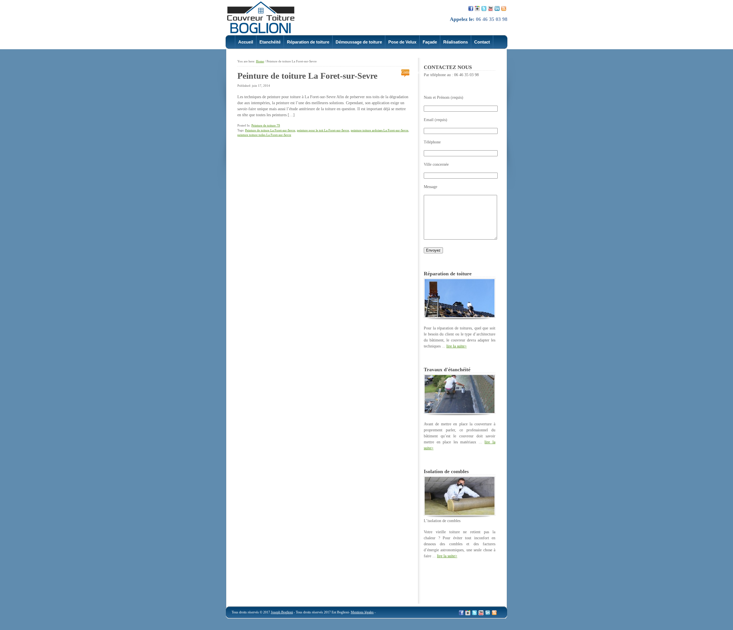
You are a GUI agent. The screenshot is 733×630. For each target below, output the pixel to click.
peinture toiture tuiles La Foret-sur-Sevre (264, 135)
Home (260, 61)
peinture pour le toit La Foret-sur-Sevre (323, 130)
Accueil (245, 42)
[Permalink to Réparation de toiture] (459, 317)
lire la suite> (456, 346)
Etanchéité (270, 42)
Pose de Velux (402, 42)
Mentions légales (362, 612)
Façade (430, 42)
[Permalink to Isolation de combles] (459, 514)
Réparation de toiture (308, 42)
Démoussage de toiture (359, 42)
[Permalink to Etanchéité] (459, 412)
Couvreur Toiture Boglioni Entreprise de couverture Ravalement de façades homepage (264, 17)
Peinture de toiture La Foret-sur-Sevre (307, 75)
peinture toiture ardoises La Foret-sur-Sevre (379, 130)
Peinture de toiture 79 (265, 125)
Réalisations (455, 42)
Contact (482, 42)
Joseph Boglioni (282, 612)
